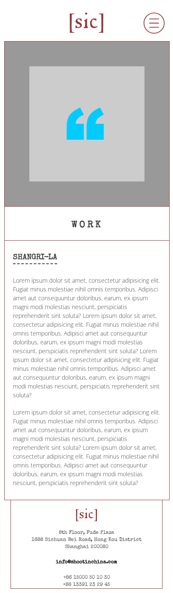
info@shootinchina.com (86, 562)
